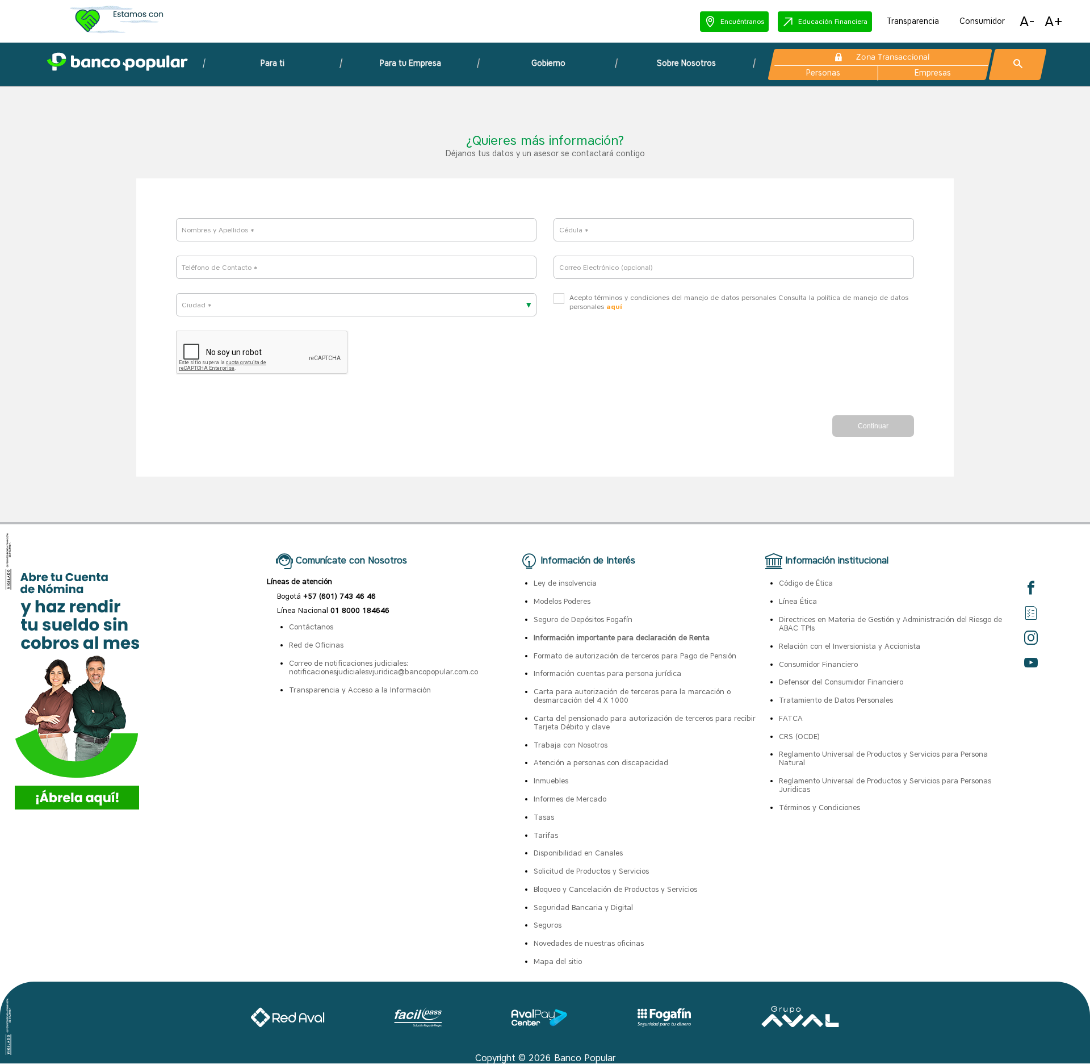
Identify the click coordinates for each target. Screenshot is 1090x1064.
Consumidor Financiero (818, 664)
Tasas (544, 817)
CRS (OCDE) (799, 736)
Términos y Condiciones (819, 807)
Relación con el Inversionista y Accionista (849, 646)
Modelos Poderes (562, 601)
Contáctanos (311, 627)
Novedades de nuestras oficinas (589, 943)
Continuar (873, 426)
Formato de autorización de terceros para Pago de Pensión (635, 656)
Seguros (547, 925)
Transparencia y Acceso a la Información (360, 690)
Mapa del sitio (558, 961)
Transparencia (913, 21)
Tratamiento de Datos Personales (836, 700)
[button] (734, 21)
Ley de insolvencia (565, 583)
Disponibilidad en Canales (578, 853)
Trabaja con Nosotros (570, 745)
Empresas (933, 73)
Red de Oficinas (316, 645)
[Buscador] (1017, 64)
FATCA (791, 718)
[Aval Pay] (539, 1023)
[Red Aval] (287, 1023)
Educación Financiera (832, 21)
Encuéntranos (742, 21)
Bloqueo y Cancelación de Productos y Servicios (615, 889)
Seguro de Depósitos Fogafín (583, 619)
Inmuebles (551, 781)
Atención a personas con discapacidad (601, 762)
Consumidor (982, 21)
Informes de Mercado (570, 799)
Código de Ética (806, 583)
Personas (824, 73)
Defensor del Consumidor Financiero (841, 682)
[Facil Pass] (417, 1023)
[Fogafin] (664, 1023)
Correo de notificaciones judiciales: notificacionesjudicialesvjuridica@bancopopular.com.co (383, 667)
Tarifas (546, 835)
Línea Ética (798, 601)
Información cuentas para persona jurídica (607, 673)
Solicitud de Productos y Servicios (591, 871)
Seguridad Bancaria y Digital (583, 907)
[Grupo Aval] (800, 1023)
